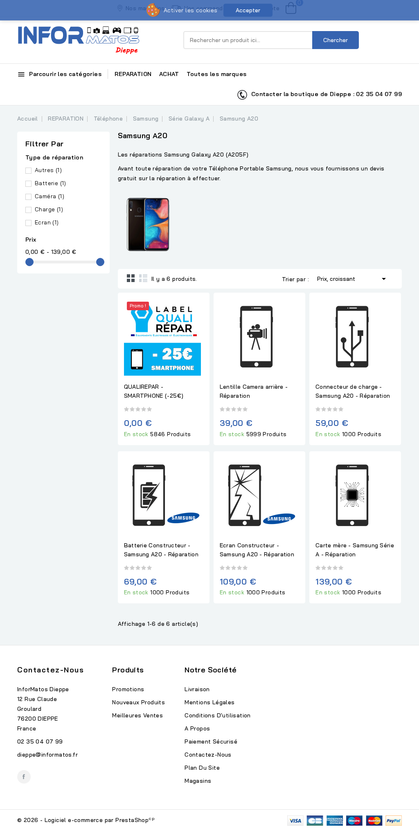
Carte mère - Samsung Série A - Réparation (354, 550)
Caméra (49, 196)
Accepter (248, 10)
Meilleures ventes (137, 715)
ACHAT (169, 74)
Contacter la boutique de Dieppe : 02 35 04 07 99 (325, 94)
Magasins (198, 780)
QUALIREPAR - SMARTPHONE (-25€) (154, 391)
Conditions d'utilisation (218, 715)
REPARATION (133, 74)
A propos (197, 728)
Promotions (128, 689)
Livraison (197, 689)
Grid (131, 278)
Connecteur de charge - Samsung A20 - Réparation (352, 391)
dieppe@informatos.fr (47, 754)
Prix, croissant (353, 279)
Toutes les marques (216, 74)
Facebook (24, 777)
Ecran (47, 222)
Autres (48, 170)
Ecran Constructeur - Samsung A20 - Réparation (257, 550)
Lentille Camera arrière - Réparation (254, 391)
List (143, 278)
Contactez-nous (50, 669)
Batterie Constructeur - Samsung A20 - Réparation (161, 550)
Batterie (50, 183)
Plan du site (202, 767)
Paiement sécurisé (211, 741)
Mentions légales (209, 702)
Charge (49, 209)
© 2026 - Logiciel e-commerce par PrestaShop (86, 820)
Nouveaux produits (138, 702)
